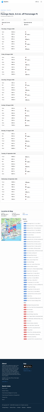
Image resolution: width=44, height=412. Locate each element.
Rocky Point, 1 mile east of (30, 271)
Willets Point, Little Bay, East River (32, 332)
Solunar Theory (5, 390)
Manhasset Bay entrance (30, 255)
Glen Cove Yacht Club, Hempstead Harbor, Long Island (33, 307)
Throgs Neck (28, 329)
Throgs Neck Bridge (29, 286)
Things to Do (4, 397)
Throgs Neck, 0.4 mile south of (32, 289)
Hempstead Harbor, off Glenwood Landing (33, 250)
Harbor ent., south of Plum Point (32, 264)
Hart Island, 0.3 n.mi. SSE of (31, 257)
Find (38, 1)
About (3, 399)
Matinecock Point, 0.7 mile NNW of (32, 230)
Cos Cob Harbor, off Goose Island (32, 248)
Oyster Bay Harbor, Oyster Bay (31, 325)
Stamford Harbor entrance (30, 266)
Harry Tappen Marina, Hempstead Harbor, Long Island (33, 316)
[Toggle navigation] (41, 2)
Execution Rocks (29, 234)
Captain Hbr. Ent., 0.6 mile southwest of (33, 239)
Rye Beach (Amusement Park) (31, 305)
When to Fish (4, 388)
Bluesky (23, 407)
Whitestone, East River (30, 336)
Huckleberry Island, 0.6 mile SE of (32, 237)
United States (3, 10)
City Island (27, 320)
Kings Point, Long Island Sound (32, 327)
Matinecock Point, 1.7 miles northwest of (33, 225)
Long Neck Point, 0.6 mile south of (32, 293)
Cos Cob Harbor (28, 311)
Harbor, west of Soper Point (31, 259)
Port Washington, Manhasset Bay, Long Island (33, 318)
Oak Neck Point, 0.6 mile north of (32, 241)
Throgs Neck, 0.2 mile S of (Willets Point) (33, 284)
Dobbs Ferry (28, 296)
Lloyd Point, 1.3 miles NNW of (31, 277)
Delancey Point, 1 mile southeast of (32, 228)
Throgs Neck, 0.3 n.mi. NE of (31, 282)
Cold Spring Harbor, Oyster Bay (32, 334)
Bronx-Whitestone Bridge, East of (32, 298)
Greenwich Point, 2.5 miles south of (32, 243)
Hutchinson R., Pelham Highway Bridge (33, 268)
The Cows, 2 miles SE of (30, 280)
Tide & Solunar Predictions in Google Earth (10, 395)
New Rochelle (28, 309)
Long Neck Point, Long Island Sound (33, 339)
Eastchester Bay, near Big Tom (31, 275)
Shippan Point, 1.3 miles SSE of (31, 273)
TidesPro (5, 1)
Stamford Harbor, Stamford (31, 323)
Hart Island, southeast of (30, 252)
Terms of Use (12, 407)
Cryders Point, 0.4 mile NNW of (32, 291)
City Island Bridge (29, 262)
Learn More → (5, 381)
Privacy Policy (5, 407)
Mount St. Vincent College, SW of (32, 300)
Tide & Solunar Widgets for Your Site (9, 392)
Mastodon (29, 407)
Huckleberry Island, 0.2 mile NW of (32, 232)
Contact (18, 407)
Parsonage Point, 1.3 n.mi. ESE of (32, 223)
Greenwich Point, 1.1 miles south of (32, 246)
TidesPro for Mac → (27, 370)
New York (9, 10)
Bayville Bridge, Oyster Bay (31, 314)
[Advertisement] (22, 6)
